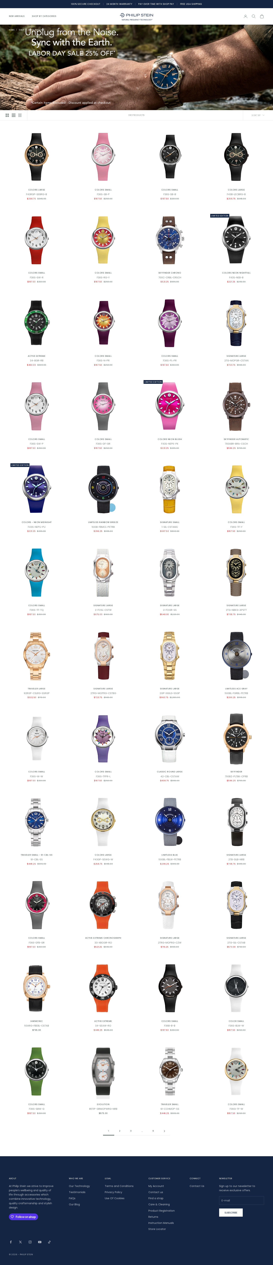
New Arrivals (17, 16)
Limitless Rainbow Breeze (103, 522)
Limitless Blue (170, 855)
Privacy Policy (113, 1192)
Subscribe (231, 1212)
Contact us (155, 1192)
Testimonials (77, 1192)
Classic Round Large (170, 771)
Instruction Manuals (161, 1223)
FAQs (72, 1198)
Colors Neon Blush (170, 439)
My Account (156, 1186)
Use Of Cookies (114, 1198)
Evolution (103, 1104)
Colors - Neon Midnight (37, 522)
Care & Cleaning (159, 1204)
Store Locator (157, 1229)
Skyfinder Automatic (236, 439)
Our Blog (74, 1204)
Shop (21, 30)
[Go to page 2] (164, 1131)
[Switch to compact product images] (20, 115)
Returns (153, 1217)
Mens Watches (36, 30)
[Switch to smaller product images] (13, 115)
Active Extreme (37, 356)
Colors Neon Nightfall (236, 272)
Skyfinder (236, 771)
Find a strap (155, 1198)
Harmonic (36, 1021)
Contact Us (197, 1186)
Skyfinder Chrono (169, 272)
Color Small (236, 1021)
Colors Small (103, 189)
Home (11, 30)
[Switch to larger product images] (7, 115)
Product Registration (161, 1211)
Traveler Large (37, 688)
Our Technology (79, 1186)
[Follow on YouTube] (40, 1242)
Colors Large (36, 189)
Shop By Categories (44, 16)
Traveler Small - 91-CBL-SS (36, 855)
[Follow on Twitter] (20, 1242)
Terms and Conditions (119, 1186)
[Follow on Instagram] (30, 1242)
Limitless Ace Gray (236, 688)
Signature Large (236, 356)
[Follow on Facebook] (11, 1242)
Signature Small (170, 522)
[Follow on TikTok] (49, 1242)
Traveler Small (170, 1104)
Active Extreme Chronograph (103, 938)
